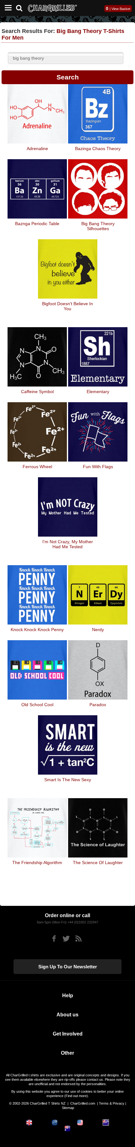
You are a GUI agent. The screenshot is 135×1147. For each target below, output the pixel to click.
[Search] (21, 7)
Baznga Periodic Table (37, 223)
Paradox (97, 704)
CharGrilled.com (82, 1103)
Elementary (98, 391)
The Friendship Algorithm (37, 862)
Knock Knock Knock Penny (37, 629)
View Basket (120, 9)
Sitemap (68, 1108)
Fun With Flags (98, 466)
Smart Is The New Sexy (67, 779)
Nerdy (98, 629)
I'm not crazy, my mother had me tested (67, 544)
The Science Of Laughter (98, 862)
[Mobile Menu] (6, 8)
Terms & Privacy (111, 1103)
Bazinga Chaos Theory (98, 148)
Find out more (76, 1096)
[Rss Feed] (78, 939)
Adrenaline (37, 148)
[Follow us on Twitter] (66, 939)
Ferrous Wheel (37, 466)
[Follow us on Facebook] (54, 939)
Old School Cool (37, 704)
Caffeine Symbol (37, 391)
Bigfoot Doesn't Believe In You (67, 306)
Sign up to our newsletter (67, 966)
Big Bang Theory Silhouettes (98, 226)
